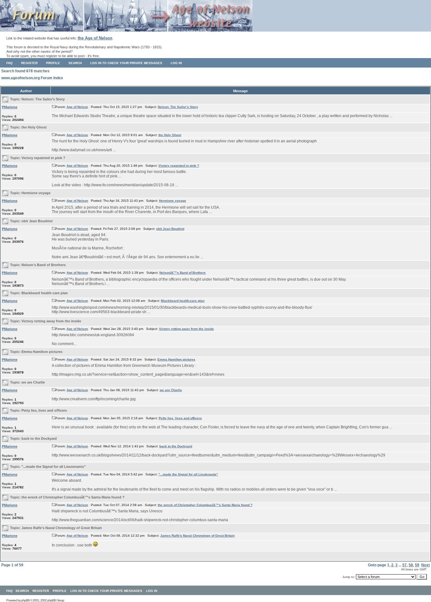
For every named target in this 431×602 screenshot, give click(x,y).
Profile (53, 63)
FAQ (9, 63)
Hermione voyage (35, 193)
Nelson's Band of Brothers (43, 265)
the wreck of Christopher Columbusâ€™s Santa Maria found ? (73, 497)
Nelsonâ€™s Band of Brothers (182, 272)
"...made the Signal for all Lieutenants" (53, 466)
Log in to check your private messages (126, 63)
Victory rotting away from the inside (51, 321)
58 (411, 565)
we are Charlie (33, 382)
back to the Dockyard (39, 438)
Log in (176, 63)
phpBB (25, 600)
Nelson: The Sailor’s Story (43, 99)
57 (404, 565)
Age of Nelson (77, 107)
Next (425, 565)
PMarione (9, 107)
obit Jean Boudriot (37, 221)
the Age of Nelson (95, 38)
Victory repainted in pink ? (43, 158)
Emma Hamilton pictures (41, 352)
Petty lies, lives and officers (44, 410)
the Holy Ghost (34, 127)
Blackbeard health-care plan (44, 293)
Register (29, 63)
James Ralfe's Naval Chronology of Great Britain (61, 528)
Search (75, 63)
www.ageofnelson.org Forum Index (32, 78)
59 (417, 565)
